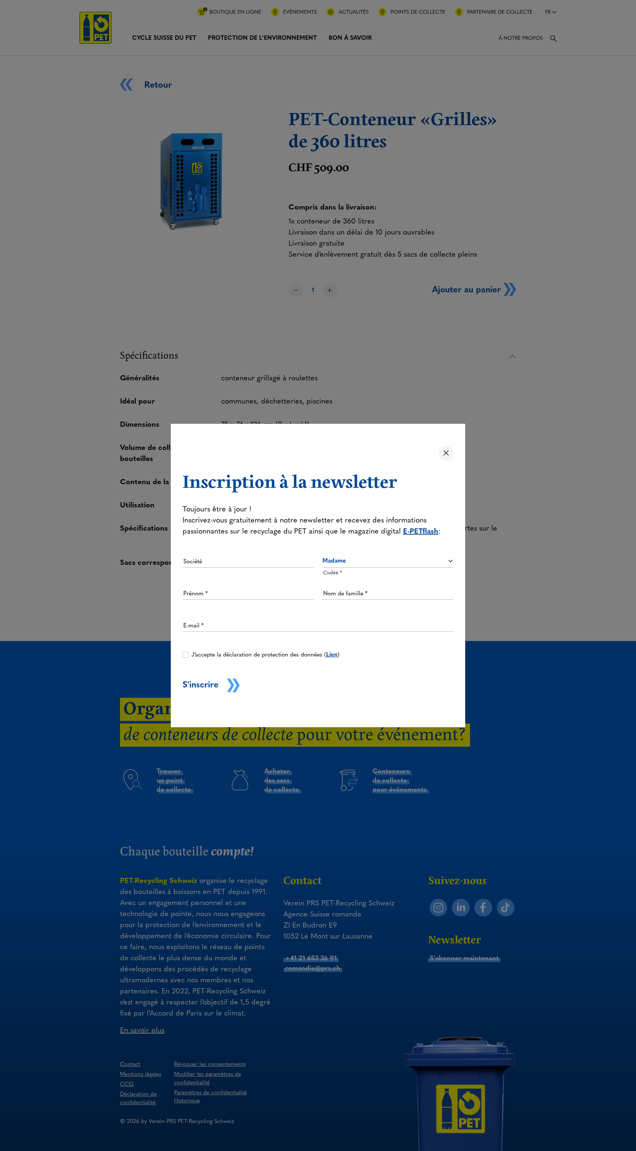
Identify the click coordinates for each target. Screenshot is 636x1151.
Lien (332, 654)
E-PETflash (420, 531)
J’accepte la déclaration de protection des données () (265, 654)
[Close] (446, 453)
